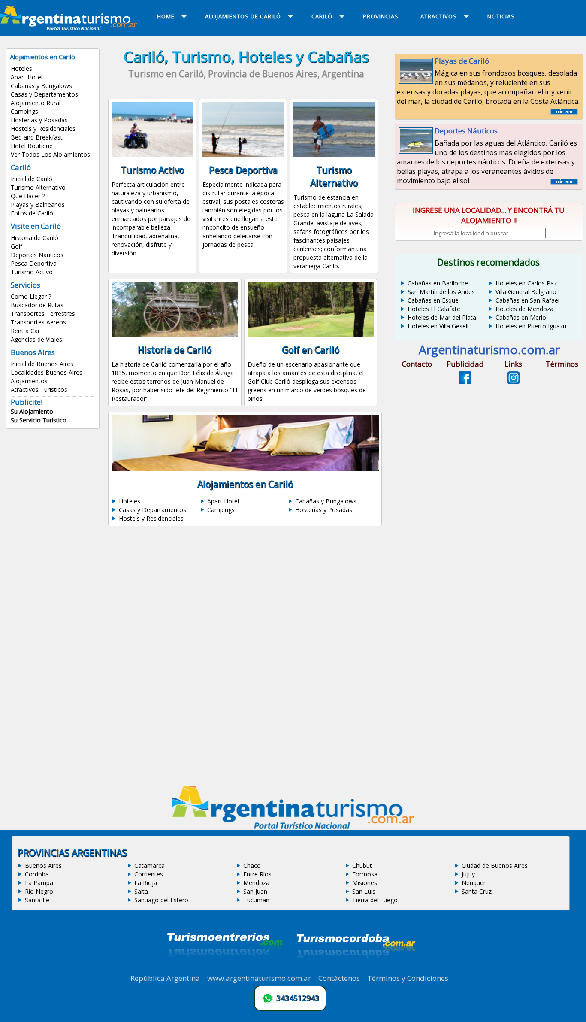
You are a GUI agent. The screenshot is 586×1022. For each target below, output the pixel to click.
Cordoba (37, 874)
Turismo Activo (32, 272)
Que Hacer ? (28, 196)
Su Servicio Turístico (38, 420)
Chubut (362, 865)
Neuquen (474, 883)
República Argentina (165, 978)
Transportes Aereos (38, 322)
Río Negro (39, 891)
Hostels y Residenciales (43, 128)
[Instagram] (513, 381)
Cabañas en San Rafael (527, 300)
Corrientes (148, 874)
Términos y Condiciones (407, 978)
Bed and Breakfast (37, 137)
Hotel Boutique (32, 146)
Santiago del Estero (161, 900)
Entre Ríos (257, 874)
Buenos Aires (43, 865)
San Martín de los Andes (441, 292)
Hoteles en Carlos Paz (526, 283)
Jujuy (468, 874)
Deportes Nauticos (37, 255)
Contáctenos (339, 978)
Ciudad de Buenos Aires (495, 865)
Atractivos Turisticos (39, 389)
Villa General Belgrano (525, 292)
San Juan (255, 891)
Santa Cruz (477, 891)
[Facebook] (465, 381)
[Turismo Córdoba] (355, 968)
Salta (141, 891)
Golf (16, 246)
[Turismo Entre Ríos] (224, 968)
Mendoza (256, 883)
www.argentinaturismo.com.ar (259, 978)
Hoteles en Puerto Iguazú (530, 326)
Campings (24, 111)
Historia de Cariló (34, 238)
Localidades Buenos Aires (46, 372)
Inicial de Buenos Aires (42, 364)
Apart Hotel (26, 77)
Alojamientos (29, 381)
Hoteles (21, 68)
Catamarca (149, 865)
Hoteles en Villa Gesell (438, 326)
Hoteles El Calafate (434, 309)
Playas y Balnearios (38, 204)
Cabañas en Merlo (520, 317)
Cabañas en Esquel (434, 300)
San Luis (363, 891)
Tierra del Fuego (375, 900)
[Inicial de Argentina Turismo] (70, 28)
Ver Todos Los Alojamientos (50, 154)
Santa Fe (37, 900)
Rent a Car (25, 331)
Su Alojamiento (32, 411)
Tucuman (256, 900)
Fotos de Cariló (32, 213)
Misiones (364, 883)
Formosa (365, 874)
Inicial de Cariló (31, 179)
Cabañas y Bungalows (41, 86)
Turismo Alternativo (38, 187)
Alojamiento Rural (35, 103)
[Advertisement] (246, 608)
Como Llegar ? (31, 296)
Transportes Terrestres (43, 313)
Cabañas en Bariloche (438, 283)
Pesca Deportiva (34, 263)
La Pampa (39, 883)
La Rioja (145, 883)
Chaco (252, 865)
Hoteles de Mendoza (524, 309)
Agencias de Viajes (36, 339)
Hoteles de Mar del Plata (442, 317)
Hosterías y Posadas (39, 120)
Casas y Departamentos (44, 94)
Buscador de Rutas (37, 305)
